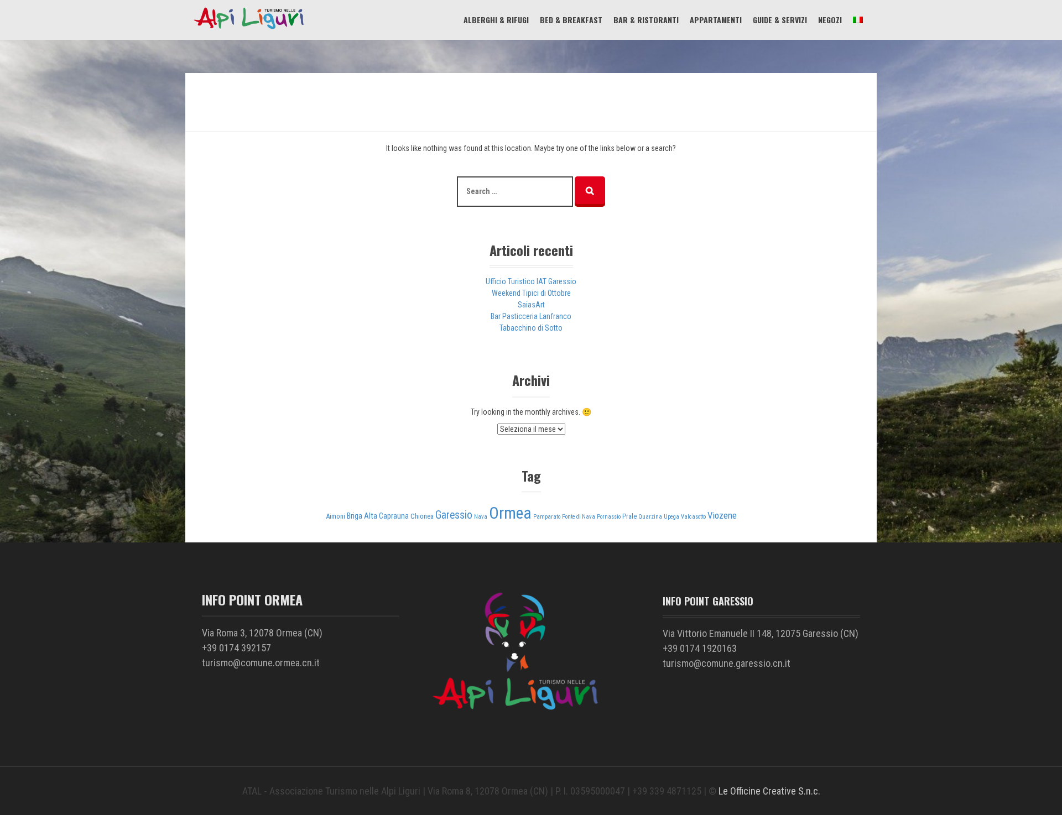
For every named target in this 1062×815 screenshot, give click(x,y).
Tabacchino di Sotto (531, 327)
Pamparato (546, 516)
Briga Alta (362, 516)
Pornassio (609, 516)
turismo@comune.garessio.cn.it (726, 663)
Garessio (453, 515)
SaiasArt (531, 304)
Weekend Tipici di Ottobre (531, 293)
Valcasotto (693, 516)
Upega (671, 516)
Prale (629, 516)
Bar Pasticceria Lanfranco (531, 316)
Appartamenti (716, 19)
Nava (480, 516)
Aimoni (335, 516)
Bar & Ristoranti (646, 19)
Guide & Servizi (780, 19)
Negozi (830, 19)
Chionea (422, 516)
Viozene (722, 515)
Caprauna (394, 516)
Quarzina (650, 516)
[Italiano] (858, 19)
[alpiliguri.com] (249, 28)
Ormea (510, 513)
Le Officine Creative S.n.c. (769, 791)
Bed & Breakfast (571, 19)
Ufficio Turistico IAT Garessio (531, 281)
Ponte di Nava (578, 516)
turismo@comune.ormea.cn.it (261, 662)
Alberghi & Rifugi (496, 19)
